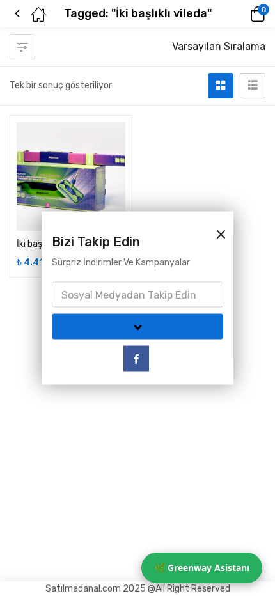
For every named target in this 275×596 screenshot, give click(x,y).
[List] (252, 85)
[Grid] (220, 85)
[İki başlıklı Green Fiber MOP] (71, 176)
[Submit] (137, 327)
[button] (239, 14)
